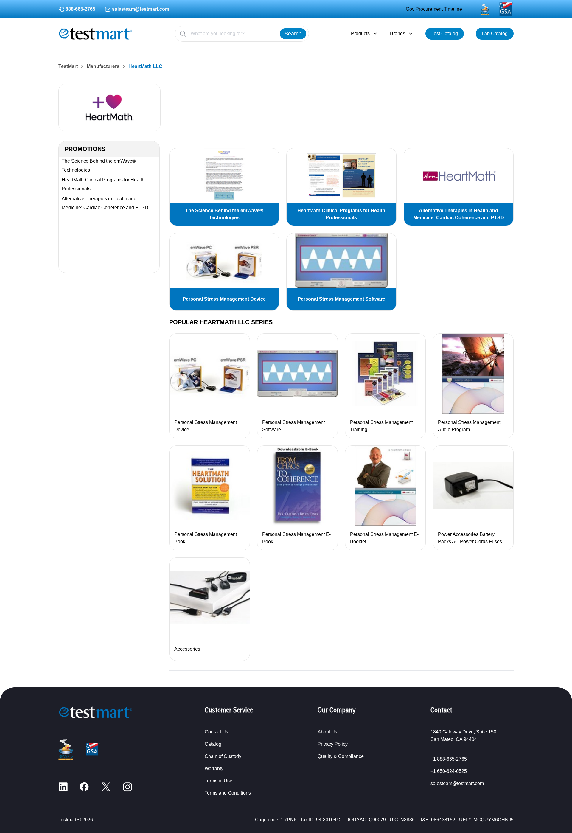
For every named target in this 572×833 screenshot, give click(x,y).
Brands (397, 33)
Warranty (214, 768)
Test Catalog (444, 33)
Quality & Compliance (341, 756)
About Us (327, 731)
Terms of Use (218, 780)
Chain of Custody (223, 756)
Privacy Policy (333, 744)
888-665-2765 (80, 9)
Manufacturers (103, 66)
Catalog (213, 744)
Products (360, 33)
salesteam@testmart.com (140, 9)
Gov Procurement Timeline (434, 9)
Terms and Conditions (228, 792)
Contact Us (216, 731)
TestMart (68, 66)
